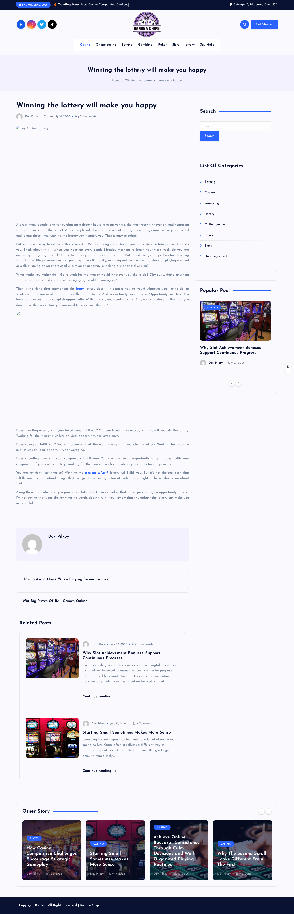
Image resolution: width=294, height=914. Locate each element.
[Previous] (232, 383)
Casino (85, 44)
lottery (190, 44)
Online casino (106, 44)
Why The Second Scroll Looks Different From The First (178, 859)
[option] (235, 333)
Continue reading (98, 696)
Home (116, 80)
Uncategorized (216, 256)
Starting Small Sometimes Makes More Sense (45, 859)
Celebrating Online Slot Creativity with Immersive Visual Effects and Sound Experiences (242, 853)
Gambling (145, 44)
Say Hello (207, 44)
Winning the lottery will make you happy (153, 80)
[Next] (239, 383)
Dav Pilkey (32, 116)
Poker (162, 44)
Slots (175, 44)
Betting (127, 44)
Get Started (264, 24)
